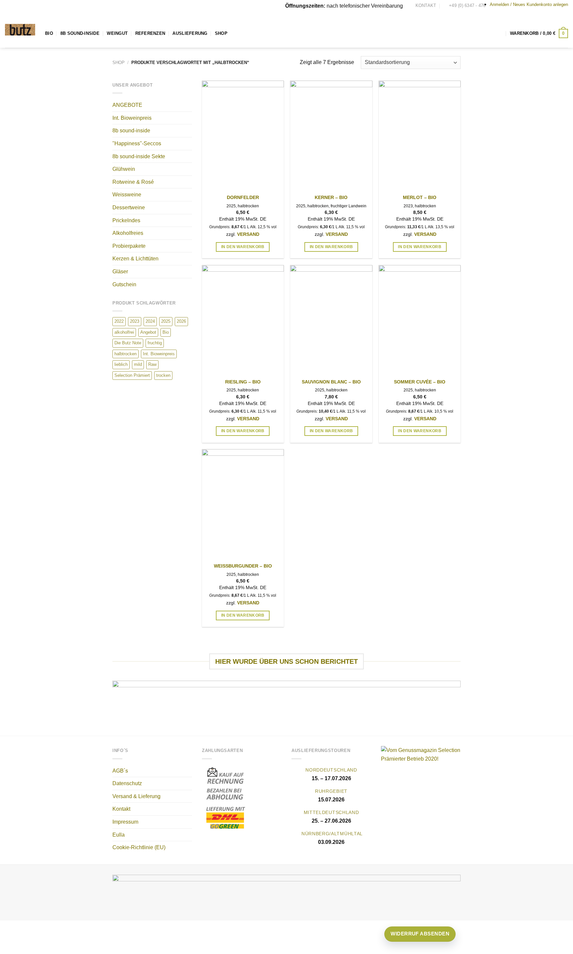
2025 (165, 321)
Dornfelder (243, 197)
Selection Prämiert (132, 375)
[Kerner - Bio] (331, 135)
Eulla (118, 835)
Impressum (125, 822)
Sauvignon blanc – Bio (331, 381)
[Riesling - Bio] (243, 320)
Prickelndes (126, 220)
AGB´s (120, 771)
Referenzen (150, 33)
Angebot (148, 332)
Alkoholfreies (127, 233)
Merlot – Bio (419, 197)
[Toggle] (189, 131)
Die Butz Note (127, 342)
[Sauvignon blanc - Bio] (331, 320)
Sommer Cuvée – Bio (419, 381)
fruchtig (155, 342)
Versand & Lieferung (136, 796)
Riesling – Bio (243, 381)
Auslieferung (189, 33)
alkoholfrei (124, 332)
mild (138, 364)
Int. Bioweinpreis (132, 118)
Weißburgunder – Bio (243, 566)
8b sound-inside (131, 130)
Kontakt (121, 809)
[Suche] (500, 33)
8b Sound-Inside (79, 33)
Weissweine (126, 194)
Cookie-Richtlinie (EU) (138, 847)
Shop (221, 33)
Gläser (120, 271)
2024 (150, 321)
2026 (181, 321)
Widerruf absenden (420, 933)
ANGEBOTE (127, 105)
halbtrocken (125, 353)
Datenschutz (127, 783)
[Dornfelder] (243, 135)
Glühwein (123, 169)
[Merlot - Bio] (420, 135)
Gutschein (124, 284)
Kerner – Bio (331, 197)
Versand (248, 234)
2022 (119, 321)
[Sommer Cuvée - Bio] (420, 320)
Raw (152, 364)
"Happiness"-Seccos (136, 143)
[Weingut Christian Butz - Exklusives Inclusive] (20, 29)
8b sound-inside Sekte (138, 156)
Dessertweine (128, 207)
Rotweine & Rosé (133, 182)
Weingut (117, 33)
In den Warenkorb (243, 247)
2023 (134, 321)
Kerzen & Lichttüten (135, 258)
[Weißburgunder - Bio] (243, 504)
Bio (49, 33)
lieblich (121, 364)
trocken (163, 375)
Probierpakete (129, 246)
